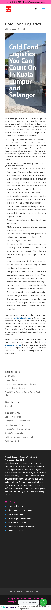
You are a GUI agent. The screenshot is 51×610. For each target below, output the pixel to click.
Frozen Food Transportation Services (21, 384)
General (21, 29)
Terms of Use (32, 591)
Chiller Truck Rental (13, 417)
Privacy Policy (16, 591)
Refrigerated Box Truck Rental (18, 421)
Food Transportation (14, 425)
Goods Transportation (14, 433)
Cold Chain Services (13, 441)
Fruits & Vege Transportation (17, 429)
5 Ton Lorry (10, 376)
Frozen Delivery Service (15, 388)
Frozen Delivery (11, 380)
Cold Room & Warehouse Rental (19, 437)
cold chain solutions (22, 318)
